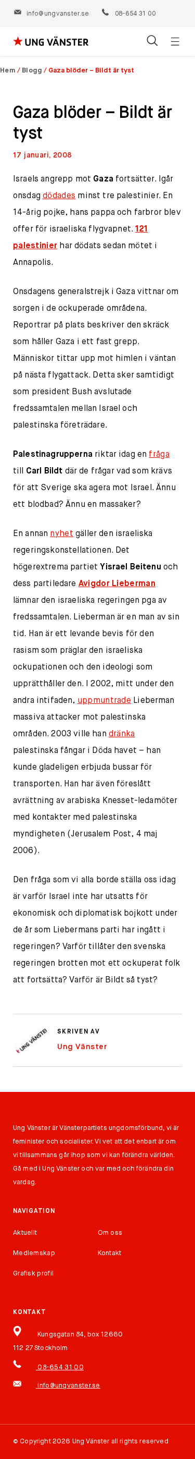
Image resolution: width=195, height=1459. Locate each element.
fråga (159, 455)
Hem (8, 70)
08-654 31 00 (134, 14)
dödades (59, 196)
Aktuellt (25, 1233)
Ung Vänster (82, 1047)
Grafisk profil (33, 1273)
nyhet (61, 534)
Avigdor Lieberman (117, 584)
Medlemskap (34, 1253)
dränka (122, 734)
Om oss (110, 1233)
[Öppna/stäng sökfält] (152, 41)
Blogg (32, 70)
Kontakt (110, 1253)
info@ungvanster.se (58, 14)
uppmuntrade (104, 701)
